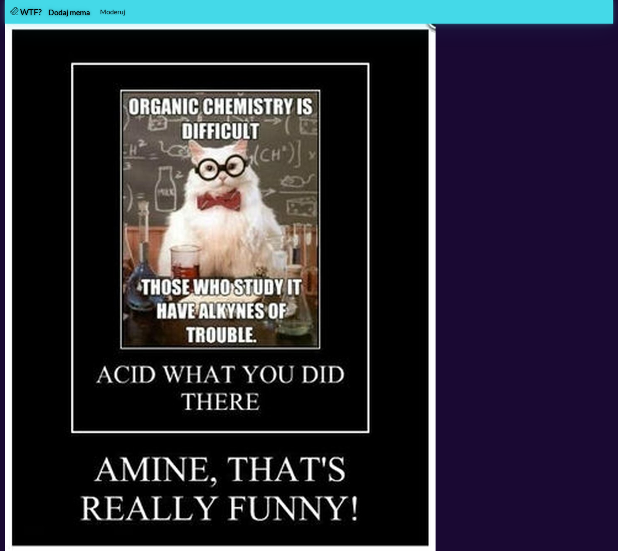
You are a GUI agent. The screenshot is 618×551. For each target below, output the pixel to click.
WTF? (30, 12)
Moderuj (112, 12)
